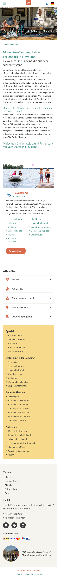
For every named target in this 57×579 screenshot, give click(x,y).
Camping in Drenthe (17, 420)
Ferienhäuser (14, 362)
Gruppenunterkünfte (17, 385)
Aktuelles (9, 485)
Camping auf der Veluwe (19, 408)
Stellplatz (12, 227)
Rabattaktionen (15, 335)
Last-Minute (36, 234)
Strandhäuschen (15, 374)
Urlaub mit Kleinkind (17, 439)
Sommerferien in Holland (19, 435)
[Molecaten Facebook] (6, 525)
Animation (17, 288)
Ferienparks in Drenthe (18, 400)
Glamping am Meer (16, 447)
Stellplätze (12, 378)
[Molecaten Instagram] (14, 525)
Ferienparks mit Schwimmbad (21, 443)
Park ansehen (14, 251)
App (7, 493)
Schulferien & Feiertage (14, 239)
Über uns (9, 477)
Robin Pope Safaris (16, 347)
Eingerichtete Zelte (16, 370)
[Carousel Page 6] (34, 184)
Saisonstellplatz (15, 230)
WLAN (15, 279)
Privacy (18, 574)
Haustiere (12, 343)
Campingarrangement (41, 227)
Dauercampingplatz (40, 230)
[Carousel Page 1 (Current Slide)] (20, 184)
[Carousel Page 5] (31, 184)
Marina (11, 234)
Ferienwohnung (15, 219)
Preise (26, 574)
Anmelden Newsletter (15, 517)
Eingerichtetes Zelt (39, 223)
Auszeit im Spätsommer (18, 451)
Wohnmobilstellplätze (18, 382)
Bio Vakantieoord (16, 351)
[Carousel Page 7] (36, 184)
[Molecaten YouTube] (23, 525)
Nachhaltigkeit (11, 481)
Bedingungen (36, 574)
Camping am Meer (16, 396)
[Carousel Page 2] (23, 184)
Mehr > (11, 454)
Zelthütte (12, 223)
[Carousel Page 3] (26, 184)
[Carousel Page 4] (28, 184)
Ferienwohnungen (16, 366)
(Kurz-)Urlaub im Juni (17, 431)
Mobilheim (36, 219)
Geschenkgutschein (16, 339)
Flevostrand (20, 192)
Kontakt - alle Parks (14, 513)
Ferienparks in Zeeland (18, 404)
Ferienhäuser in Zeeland (19, 416)
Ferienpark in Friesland (18, 412)
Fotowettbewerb (12, 489)
